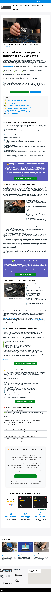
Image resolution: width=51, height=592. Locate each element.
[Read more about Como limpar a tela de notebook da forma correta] (41, 546)
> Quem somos (16, 581)
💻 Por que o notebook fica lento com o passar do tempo (17, 99)
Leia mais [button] (21, 506)
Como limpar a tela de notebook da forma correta (41, 554)
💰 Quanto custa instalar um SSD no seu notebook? (16, 108)
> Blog (15, 582)
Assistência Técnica (35, 5)
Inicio (14, 5)
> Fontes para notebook (18, 576)
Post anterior (3, 530)
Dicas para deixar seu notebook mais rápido (25, 554)
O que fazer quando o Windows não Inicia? (9, 554)
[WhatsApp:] (25, 513)
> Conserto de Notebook (18, 575)
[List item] (37, 1)
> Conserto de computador (18, 574)
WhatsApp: (25, 517)
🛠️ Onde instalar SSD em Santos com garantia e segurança (18, 107)
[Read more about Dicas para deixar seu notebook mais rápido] (25, 546)
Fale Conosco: (10, 517)
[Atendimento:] (40, 513)
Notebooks (27, 5)
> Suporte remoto (17, 580)
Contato (21, 9)
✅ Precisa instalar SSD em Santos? (13, 103)
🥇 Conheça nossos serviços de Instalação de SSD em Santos (18, 111)
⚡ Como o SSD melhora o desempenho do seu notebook (17, 102)
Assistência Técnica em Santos (46, 590)
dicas (4, 46)
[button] (42, 1)
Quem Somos (15, 9)
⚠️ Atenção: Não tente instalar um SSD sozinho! (15, 100)
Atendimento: (40, 517)
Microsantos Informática (10, 590)
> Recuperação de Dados (18, 579)
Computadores (19, 5)
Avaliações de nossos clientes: (12, 113)
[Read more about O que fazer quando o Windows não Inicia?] (9, 546)
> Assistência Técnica (17, 573)
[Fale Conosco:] (11, 513)
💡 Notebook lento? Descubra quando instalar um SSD (17, 105)
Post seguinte (47, 530)
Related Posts (8, 115)
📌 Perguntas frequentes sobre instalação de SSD (16, 110)
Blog (43, 5)
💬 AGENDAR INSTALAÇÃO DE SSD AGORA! (25, 476)
